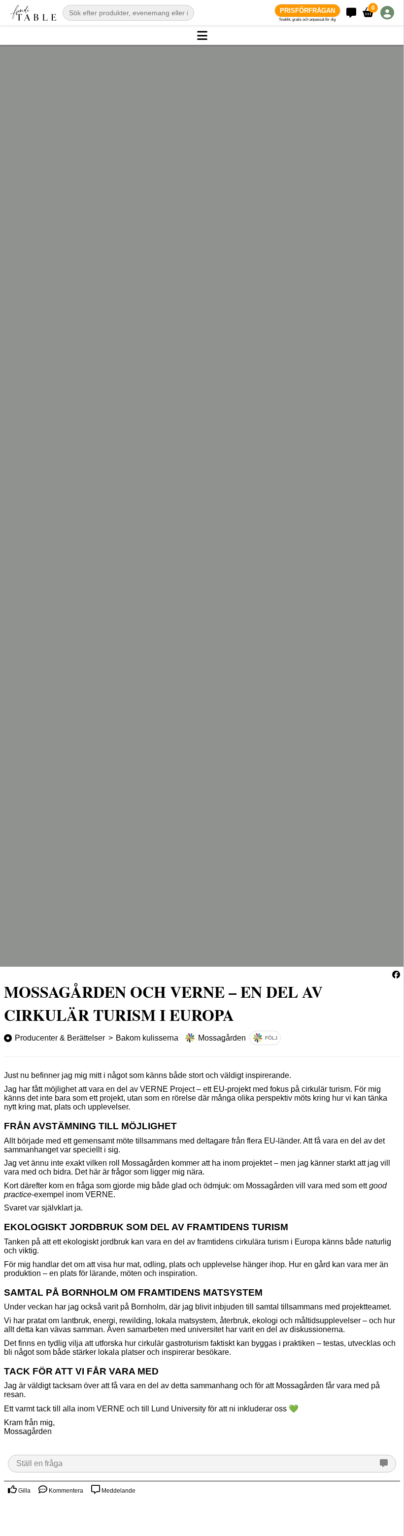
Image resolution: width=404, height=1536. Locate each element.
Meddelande (117, 1490)
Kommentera (65, 1490)
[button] (202, 36)
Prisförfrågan (307, 10)
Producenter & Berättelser (60, 1038)
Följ (271, 1038)
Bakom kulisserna (147, 1038)
